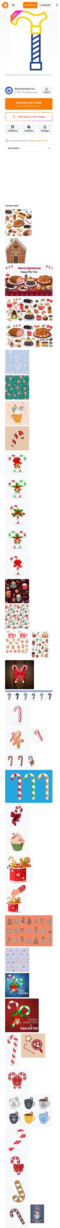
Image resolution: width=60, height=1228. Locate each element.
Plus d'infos (13, 148)
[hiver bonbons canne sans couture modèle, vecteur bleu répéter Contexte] (17, 362)
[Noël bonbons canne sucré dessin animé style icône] (17, 1140)
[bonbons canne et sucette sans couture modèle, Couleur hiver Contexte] (17, 960)
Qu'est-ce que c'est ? (38, 140)
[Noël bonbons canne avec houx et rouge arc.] (17, 985)
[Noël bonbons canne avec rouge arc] (17, 464)
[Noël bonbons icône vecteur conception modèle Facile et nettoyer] (17, 1080)
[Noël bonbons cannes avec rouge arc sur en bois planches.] (19, 674)
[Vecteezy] (5, 5)
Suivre (47, 92)
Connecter (45, 5)
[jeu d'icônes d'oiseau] (29, 695)
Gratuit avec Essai (29, 104)
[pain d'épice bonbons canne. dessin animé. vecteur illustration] (17, 1191)
